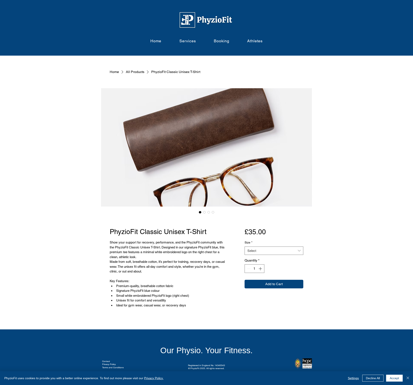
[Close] (407, 378)
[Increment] (261, 269)
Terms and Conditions (113, 367)
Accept (394, 378)
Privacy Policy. (153, 378)
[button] (187, 41)
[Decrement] (248, 269)
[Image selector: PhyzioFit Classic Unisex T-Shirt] (200, 212)
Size (248, 242)
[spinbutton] (254, 269)
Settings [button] (353, 378)
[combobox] (274, 251)
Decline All (373, 378)
